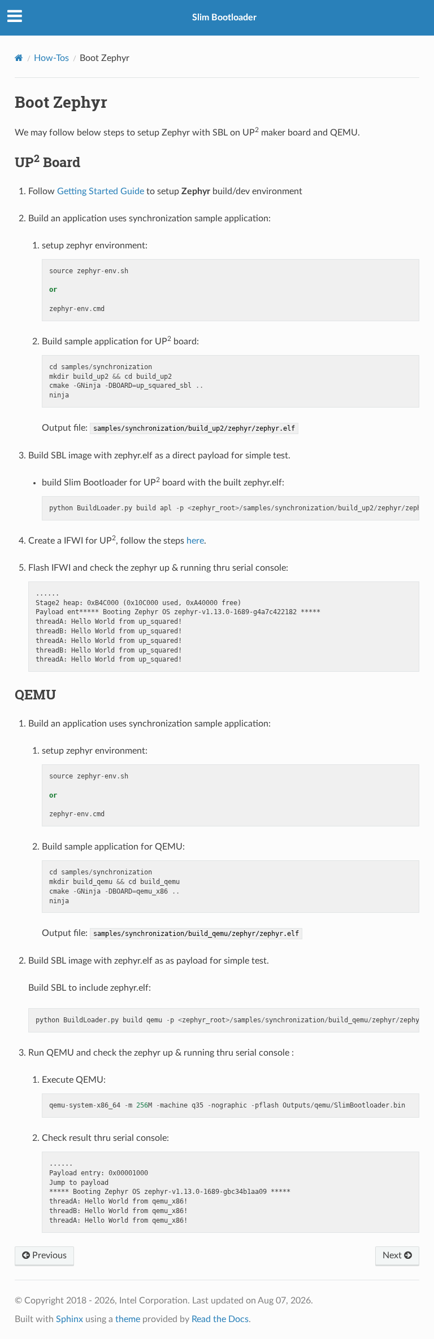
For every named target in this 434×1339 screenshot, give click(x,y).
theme (127, 1319)
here (195, 540)
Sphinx (69, 1319)
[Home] (19, 58)
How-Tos (51, 58)
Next (393, 1255)
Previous (48, 1255)
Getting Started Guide (100, 191)
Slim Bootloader (224, 17)
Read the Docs (220, 1319)
